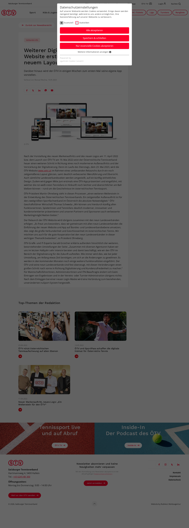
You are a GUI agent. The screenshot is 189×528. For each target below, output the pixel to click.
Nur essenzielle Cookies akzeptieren (94, 45)
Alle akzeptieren (94, 30)
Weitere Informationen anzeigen (93, 52)
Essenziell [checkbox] (68, 22)
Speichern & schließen (94, 38)
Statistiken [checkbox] (84, 22)
